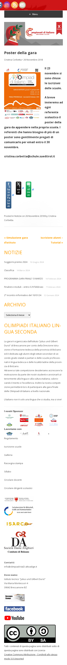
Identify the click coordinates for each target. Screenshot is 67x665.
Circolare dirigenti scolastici (18, 488)
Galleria (8, 454)
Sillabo (7, 471)
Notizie (18, 216)
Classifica (9, 270)
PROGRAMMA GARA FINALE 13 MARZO (23, 278)
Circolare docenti (13, 479)
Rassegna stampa (13, 463)
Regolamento (11, 438)
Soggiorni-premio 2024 (15, 262)
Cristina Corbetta (13, 59)
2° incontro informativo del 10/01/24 (22, 295)
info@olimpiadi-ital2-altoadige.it (20, 566)
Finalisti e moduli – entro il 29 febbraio (23, 286)
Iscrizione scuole (12, 446)
